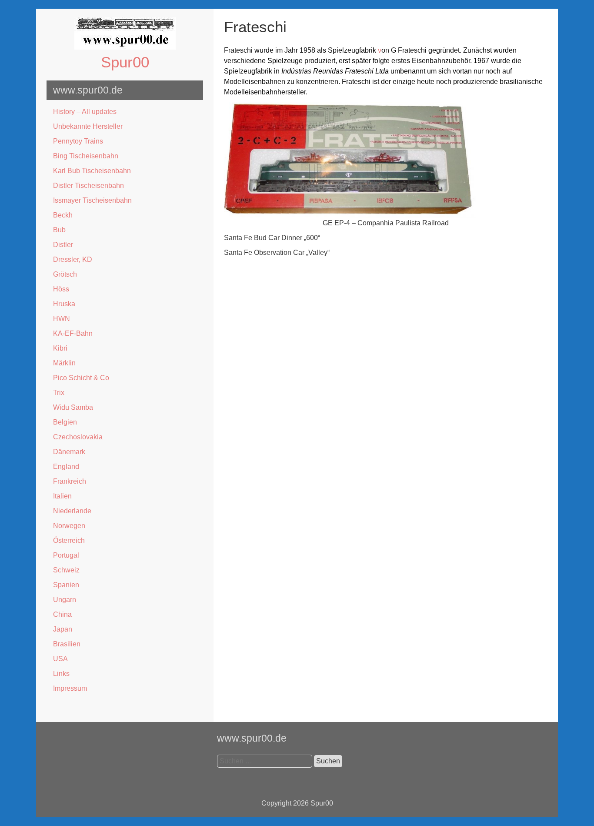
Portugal (66, 555)
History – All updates (85, 111)
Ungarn (64, 599)
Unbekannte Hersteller (88, 126)
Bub (59, 230)
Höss (61, 289)
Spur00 (125, 62)
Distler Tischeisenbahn (88, 185)
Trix (58, 392)
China (62, 614)
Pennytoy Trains (78, 141)
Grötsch (65, 274)
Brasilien (66, 644)
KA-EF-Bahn (73, 333)
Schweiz (66, 570)
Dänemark (69, 451)
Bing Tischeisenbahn (85, 156)
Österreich (69, 540)
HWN (61, 318)
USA (60, 658)
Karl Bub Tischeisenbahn (92, 170)
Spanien (66, 585)
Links (61, 673)
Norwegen (69, 525)
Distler (63, 244)
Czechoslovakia (78, 437)
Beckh (63, 215)
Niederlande (72, 511)
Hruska (64, 304)
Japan (62, 629)
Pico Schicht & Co (81, 377)
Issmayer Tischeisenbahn (92, 200)
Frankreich (69, 481)
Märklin (64, 363)
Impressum (70, 688)
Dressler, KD (72, 259)
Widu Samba (73, 407)
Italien (62, 496)
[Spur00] (125, 47)
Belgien (65, 422)
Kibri (60, 348)
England (66, 466)
